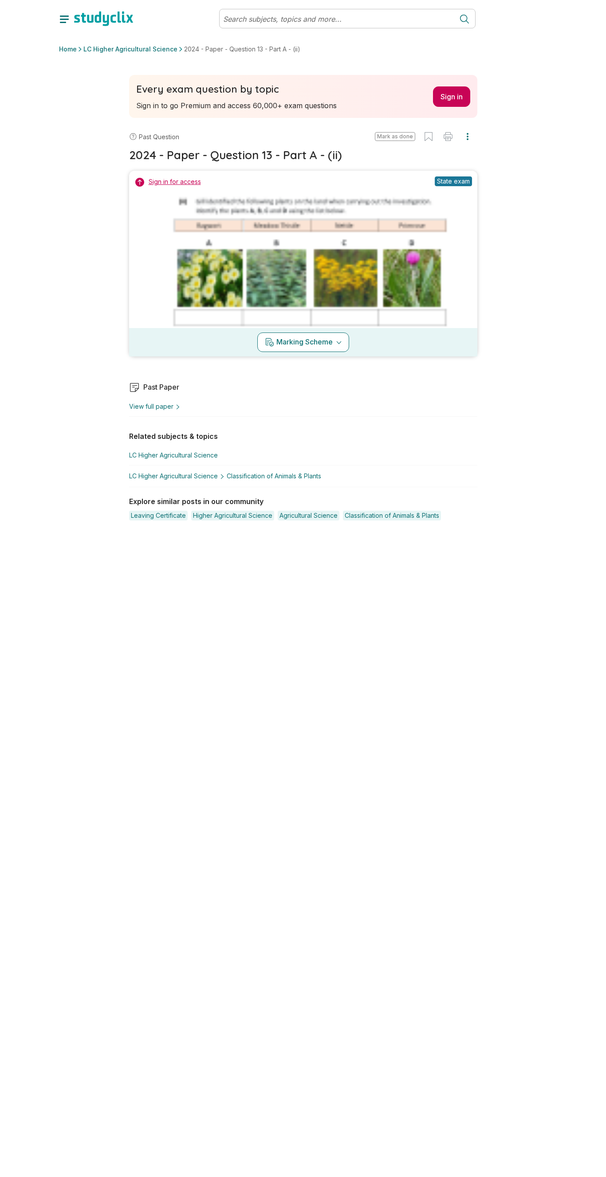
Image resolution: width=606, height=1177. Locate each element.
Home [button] (68, 49)
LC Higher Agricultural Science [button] (130, 49)
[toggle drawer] (64, 18)
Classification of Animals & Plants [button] (274, 476)
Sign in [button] (452, 96)
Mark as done (395, 136)
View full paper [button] (151, 406)
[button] (395, 136)
